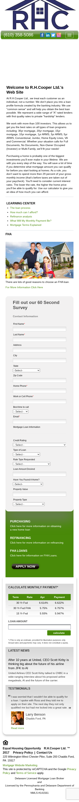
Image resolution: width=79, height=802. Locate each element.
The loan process (20, 207)
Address (17, 345)
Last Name (19, 334)
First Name (19, 324)
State (15, 366)
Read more (17, 728)
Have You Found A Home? (26, 479)
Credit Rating (19, 440)
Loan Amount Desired (24, 469)
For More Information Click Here (24, 287)
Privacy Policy (23, 752)
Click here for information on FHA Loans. (33, 555)
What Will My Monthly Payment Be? (30, 220)
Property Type (20, 499)
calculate (59, 632)
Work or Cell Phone (23, 396)
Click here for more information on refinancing (36, 542)
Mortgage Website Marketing (20, 765)
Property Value (20, 489)
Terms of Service (26, 772)
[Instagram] (59, 35)
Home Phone (20, 386)
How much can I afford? (24, 212)
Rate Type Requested (24, 459)
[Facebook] (42, 35)
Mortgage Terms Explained (25, 224)
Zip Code (17, 375)
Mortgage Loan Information (26, 427)
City (15, 355)
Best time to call (21, 407)
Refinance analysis (21, 216)
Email (16, 416)
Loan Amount (18, 621)
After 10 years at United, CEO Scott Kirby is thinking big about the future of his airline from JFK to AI (38, 664)
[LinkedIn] (48, 35)
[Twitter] (53, 35)
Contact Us (44, 752)
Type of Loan (19, 450)
